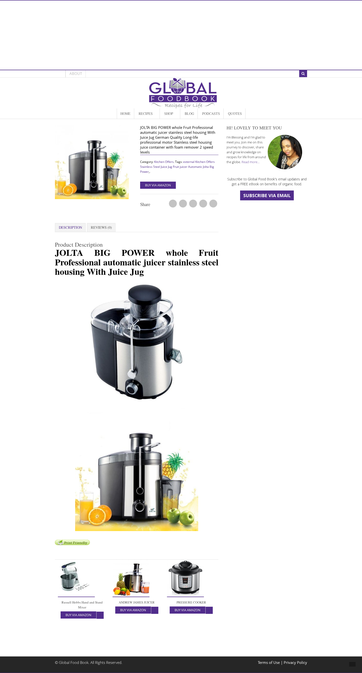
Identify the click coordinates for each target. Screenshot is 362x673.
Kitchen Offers (164, 162)
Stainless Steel (150, 167)
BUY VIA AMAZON (158, 185)
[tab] (70, 227)
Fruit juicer (180, 167)
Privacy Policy (295, 662)
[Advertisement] (181, 34)
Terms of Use (269, 662)
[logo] (183, 106)
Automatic (195, 167)
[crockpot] (94, 163)
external (189, 162)
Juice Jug (166, 167)
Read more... (251, 162)
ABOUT (75, 73)
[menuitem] (125, 113)
